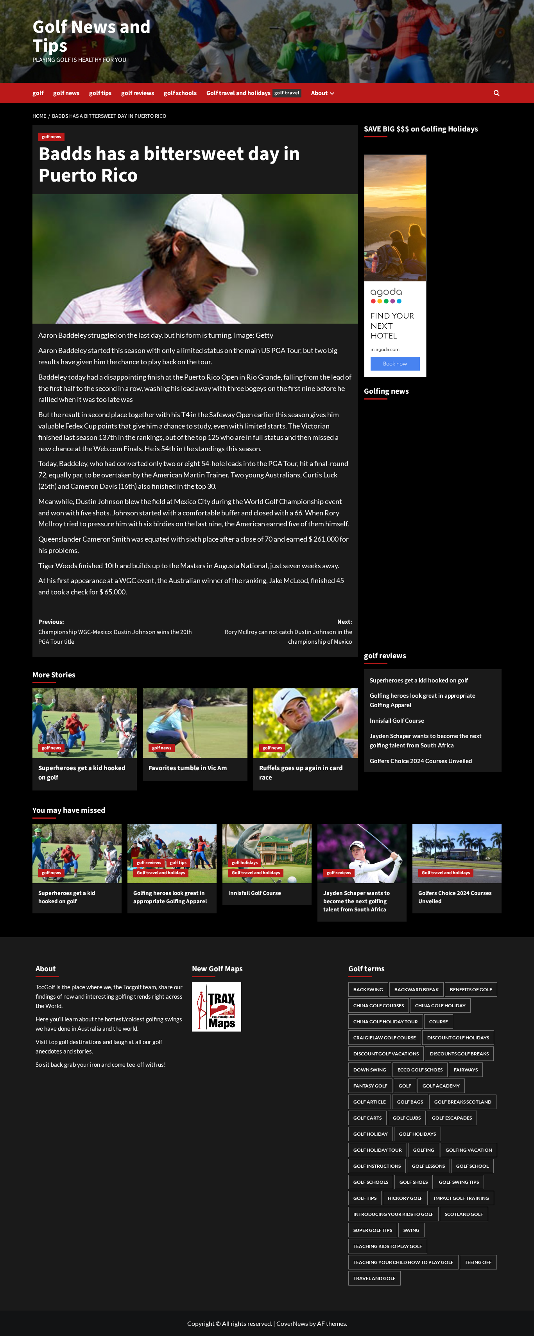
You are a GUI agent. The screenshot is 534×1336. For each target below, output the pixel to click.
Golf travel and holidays (252, 93)
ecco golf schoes (420, 1070)
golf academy (441, 1086)
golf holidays (245, 862)
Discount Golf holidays (458, 1038)
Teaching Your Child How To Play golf (403, 1262)
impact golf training (461, 1198)
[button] (497, 93)
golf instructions (377, 1166)
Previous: (115, 632)
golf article (369, 1102)
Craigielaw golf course (384, 1038)
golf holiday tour (377, 1150)
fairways (466, 1070)
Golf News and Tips (91, 36)
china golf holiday (440, 1005)
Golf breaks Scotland (462, 1102)
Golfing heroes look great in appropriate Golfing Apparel (422, 700)
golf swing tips (459, 1182)
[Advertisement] (395, 522)
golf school (472, 1166)
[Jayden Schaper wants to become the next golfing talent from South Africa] (362, 853)
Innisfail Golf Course (397, 720)
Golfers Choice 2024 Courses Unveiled (421, 761)
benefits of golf (471, 989)
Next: (288, 632)
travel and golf (374, 1278)
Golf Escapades (452, 1118)
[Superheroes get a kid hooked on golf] (84, 723)
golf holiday (370, 1134)
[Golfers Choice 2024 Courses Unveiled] (457, 853)
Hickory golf (405, 1198)
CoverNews (292, 1323)
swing (411, 1230)
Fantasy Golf (370, 1086)
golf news (66, 93)
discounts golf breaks (459, 1054)
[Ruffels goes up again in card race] (305, 723)
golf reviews (137, 93)
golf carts (367, 1118)
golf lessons (428, 1166)
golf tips (100, 93)
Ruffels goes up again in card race (301, 772)
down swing (369, 1070)
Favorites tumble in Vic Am (188, 768)
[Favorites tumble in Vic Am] (195, 723)
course (438, 1022)
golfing (423, 1150)
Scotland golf (464, 1214)
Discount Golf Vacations (386, 1054)
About (319, 93)
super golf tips (372, 1230)
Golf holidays (417, 1134)
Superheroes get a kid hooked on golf (81, 772)
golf (37, 93)
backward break (416, 989)
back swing (368, 989)
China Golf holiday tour (385, 1022)
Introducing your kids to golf (393, 1214)
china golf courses (378, 1005)
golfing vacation (469, 1150)
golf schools (180, 93)
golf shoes (414, 1182)
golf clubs (407, 1118)
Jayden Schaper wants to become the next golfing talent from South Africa (426, 741)
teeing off (478, 1262)
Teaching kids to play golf (387, 1246)
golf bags (410, 1102)
